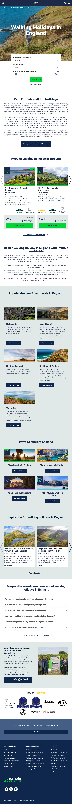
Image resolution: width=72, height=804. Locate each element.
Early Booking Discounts (11, 761)
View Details (19, 225)
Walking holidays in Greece (34, 758)
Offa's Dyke (33, 131)
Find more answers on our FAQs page (34, 635)
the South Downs (56, 125)
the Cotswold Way (46, 131)
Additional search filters (36, 84)
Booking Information (10, 752)
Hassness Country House (33, 119)
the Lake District (40, 117)
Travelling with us (31, 769)
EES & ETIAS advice (57, 769)
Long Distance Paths (62, 212)
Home (5, 7)
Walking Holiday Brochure (59, 752)
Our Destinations (9, 750)
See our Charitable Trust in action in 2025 (17, 680)
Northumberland (24, 123)
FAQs (52, 771)
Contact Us (54, 750)
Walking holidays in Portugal (35, 763)
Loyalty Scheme (9, 763)
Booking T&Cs (8, 755)
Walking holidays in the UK (34, 750)
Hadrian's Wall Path (22, 131)
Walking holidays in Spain (34, 766)
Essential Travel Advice (58, 766)
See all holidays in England (34, 235)
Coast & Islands (29, 212)
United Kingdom (21, 7)
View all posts (34, 573)
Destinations (12, 7)
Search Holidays (36, 79)
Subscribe (36, 732)
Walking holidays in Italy (33, 761)
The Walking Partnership (58, 758)
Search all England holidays (34, 144)
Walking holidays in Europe (34, 752)
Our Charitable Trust (57, 755)
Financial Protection (10, 758)
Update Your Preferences (59, 761)
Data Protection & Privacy (27, 800)
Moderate (19, 212)
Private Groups (8, 766)
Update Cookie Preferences (59, 763)
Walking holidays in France (34, 755)
